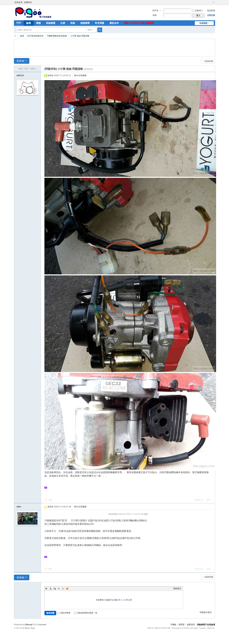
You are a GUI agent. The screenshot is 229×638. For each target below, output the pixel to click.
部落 (72, 23)
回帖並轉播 (65, 613)
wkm (19, 507)
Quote (59, 588)
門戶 (18, 23)
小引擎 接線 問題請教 (79, 36)
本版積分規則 (205, 612)
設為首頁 (19, 2)
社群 (63, 23)
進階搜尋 (85, 23)
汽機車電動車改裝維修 (57, 36)
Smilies (67, 588)
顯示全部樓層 (80, 75)
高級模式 (177, 588)
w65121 (20, 75)
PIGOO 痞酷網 (15, 36)
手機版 (173, 624)
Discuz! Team (30, 628)
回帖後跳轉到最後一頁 (87, 613)
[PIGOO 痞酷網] (33, 12)
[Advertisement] (114, 47)
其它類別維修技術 (35, 36)
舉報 (209, 500)
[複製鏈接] (88, 69)
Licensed (42, 624)
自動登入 (199, 10)
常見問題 (99, 23)
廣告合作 (114, 23)
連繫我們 (191, 624)
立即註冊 (211, 15)
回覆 (50, 500)
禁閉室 (182, 624)
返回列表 (209, 61)
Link (54, 588)
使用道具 (198, 500)
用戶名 (155, 10)
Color (50, 588)
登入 (120, 600)
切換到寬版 (213, 2)
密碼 (155, 15)
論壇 (28, 23)
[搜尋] (99, 30)
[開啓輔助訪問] (210, 2)
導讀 (38, 23)
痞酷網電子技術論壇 (206, 624)
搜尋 (90, 30)
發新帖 (21, 61)
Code (63, 588)
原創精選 (50, 23)
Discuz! (29, 624)
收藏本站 (28, 2)
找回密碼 (211, 10)
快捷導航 (203, 23)
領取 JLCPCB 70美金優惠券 (139, 23)
